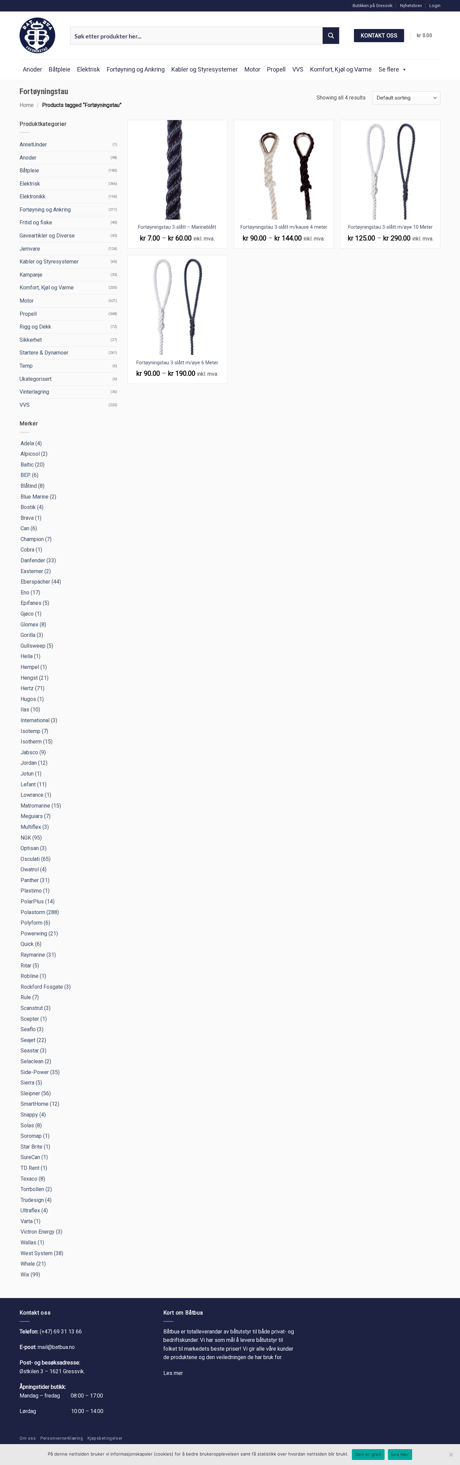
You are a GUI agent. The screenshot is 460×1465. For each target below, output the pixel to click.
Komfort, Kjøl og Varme (341, 69)
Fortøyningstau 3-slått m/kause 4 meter (283, 227)
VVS (297, 69)
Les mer (173, 1373)
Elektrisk (88, 69)
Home (27, 105)
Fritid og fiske (36, 222)
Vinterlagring (34, 392)
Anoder (32, 69)
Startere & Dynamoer (44, 352)
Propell (276, 69)
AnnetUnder (33, 144)
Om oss (28, 1438)
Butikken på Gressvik (372, 5)
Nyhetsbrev (411, 5)
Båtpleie (59, 69)
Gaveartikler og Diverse (47, 235)
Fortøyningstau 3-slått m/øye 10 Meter (390, 227)
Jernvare (30, 249)
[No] (451, 1456)
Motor (252, 69)
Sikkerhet (31, 340)
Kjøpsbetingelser (105, 1438)
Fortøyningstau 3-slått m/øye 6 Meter (177, 363)
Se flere (389, 69)
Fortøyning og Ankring (136, 69)
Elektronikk (32, 196)
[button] (434, 6)
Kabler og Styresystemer (204, 69)
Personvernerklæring (61, 1438)
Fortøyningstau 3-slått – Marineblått (177, 227)
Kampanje (31, 275)
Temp (26, 366)
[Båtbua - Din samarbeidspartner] (40, 35)
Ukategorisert (36, 379)
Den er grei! (368, 1454)
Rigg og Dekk (35, 326)
